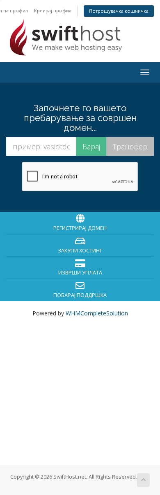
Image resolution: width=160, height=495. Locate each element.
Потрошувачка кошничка (119, 11)
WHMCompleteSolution (97, 313)
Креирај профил (52, 10)
